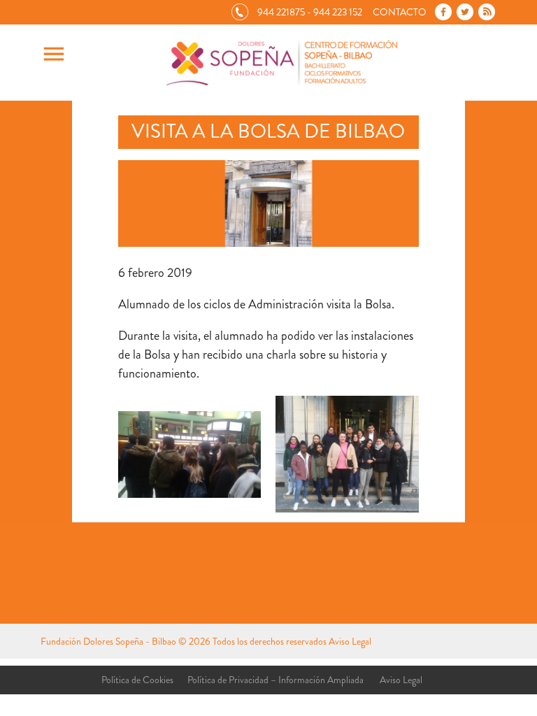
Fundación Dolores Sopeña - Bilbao (108, 641)
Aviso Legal (350, 641)
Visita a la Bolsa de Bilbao (268, 131)
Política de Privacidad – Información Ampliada (275, 680)
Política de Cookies (137, 680)
